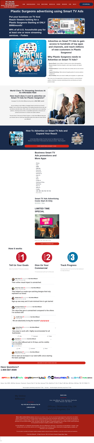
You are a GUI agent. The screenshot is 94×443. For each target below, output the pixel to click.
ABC (37, 191)
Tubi (36, 383)
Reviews (58, 4)
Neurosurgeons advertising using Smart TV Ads (33, 387)
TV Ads (38, 4)
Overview (47, 387)
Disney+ (2, 383)
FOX (50, 191)
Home (24, 4)
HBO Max (13, 383)
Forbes (24, 35)
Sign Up (74, 4)
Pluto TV (33, 383)
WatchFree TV (52, 383)
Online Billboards (31, 4)
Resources (64, 4)
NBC (40, 191)
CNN (42, 191)
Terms (66, 434)
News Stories (44, 4)
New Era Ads (52, 4)
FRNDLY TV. (87, 383)
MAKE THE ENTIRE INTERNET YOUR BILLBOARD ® (10, 6)
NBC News (71, 383)
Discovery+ (18, 383)
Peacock (29, 383)
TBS (45, 191)
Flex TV (57, 383)
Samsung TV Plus (44, 383)
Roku (39, 383)
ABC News (66, 383)
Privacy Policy (61, 434)
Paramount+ (23, 383)
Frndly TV (38, 180)
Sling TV (61, 383)
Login (70, 4)
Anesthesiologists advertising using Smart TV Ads (60, 387)
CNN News (76, 383)
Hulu (6, 383)
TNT (47, 191)
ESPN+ (8, 383)
